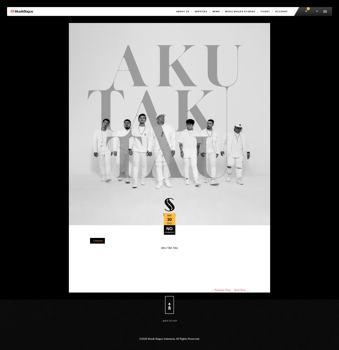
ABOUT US (182, 11)
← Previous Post (221, 289)
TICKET (265, 11)
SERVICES (201, 11)
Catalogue (98, 241)
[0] (306, 11)
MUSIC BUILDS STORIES (240, 11)
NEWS (216, 11)
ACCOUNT (281, 11)
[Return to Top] (169, 305)
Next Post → (241, 289)
